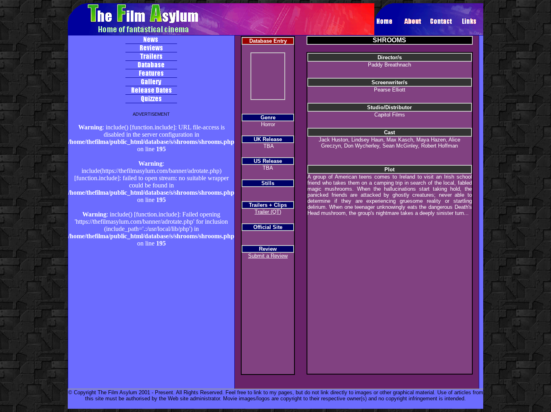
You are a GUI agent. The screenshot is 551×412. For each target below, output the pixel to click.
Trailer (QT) (268, 212)
